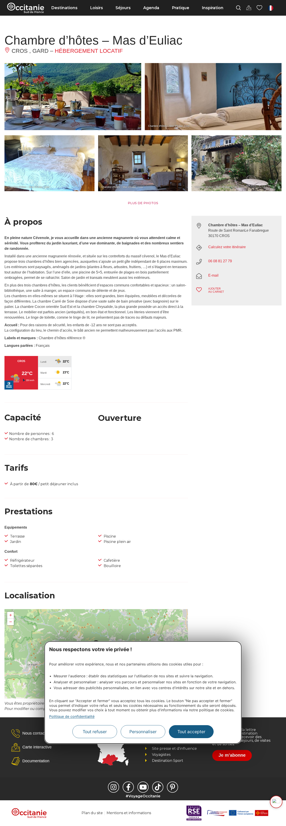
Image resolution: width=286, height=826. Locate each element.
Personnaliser (143, 731)
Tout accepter (191, 731)
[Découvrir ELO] (276, 802)
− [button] (10, 622)
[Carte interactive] (248, 8)
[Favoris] (259, 8)
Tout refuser (95, 731)
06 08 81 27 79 (220, 261)
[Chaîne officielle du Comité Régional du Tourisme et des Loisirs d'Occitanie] (143, 787)
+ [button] (10, 615)
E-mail (213, 275)
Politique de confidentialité (72, 716)
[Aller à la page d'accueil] (25, 7)
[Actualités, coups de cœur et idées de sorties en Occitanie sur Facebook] (128, 787)
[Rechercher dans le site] (238, 8)
